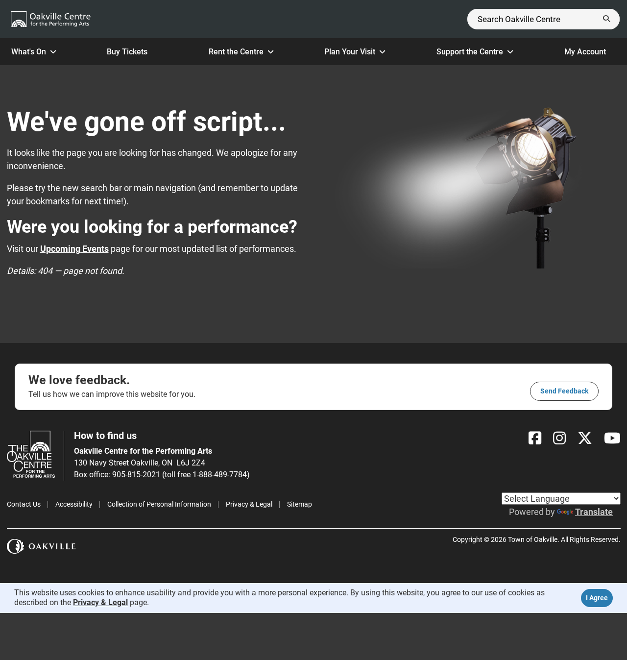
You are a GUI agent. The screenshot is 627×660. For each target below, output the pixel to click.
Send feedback (564, 391)
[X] (585, 438)
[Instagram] (559, 438)
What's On (28, 51)
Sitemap (299, 504)
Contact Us (24, 504)
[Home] (50, 19)
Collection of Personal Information (159, 504)
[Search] (543, 19)
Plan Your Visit (349, 51)
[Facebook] (535, 438)
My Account (585, 51)
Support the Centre (469, 51)
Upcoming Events (74, 249)
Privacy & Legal (249, 504)
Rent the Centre (236, 51)
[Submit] (606, 19)
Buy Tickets (127, 51)
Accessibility (74, 504)
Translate (594, 512)
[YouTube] (612, 438)
